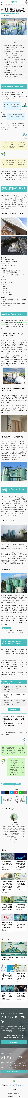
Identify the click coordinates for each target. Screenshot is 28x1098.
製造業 (13, 785)
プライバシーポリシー (21, 1092)
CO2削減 (5, 785)
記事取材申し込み (16, 1093)
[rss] (16, 1089)
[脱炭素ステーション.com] (14, 2)
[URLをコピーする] (25, 792)
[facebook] (13, 842)
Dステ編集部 (14, 822)
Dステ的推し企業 (6, 13)
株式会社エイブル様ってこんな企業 (16, 51)
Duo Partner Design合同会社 (16, 1085)
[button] (3, 792)
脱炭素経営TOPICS (15, 13)
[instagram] (15, 842)
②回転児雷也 (10, 72)
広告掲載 (10, 1093)
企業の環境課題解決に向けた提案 (13, 45)
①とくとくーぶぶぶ (12, 70)
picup (9, 785)
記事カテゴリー (13, 1092)
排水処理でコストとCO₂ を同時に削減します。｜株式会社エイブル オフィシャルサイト (13, 631)
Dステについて (6, 1092)
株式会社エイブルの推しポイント (13, 54)
